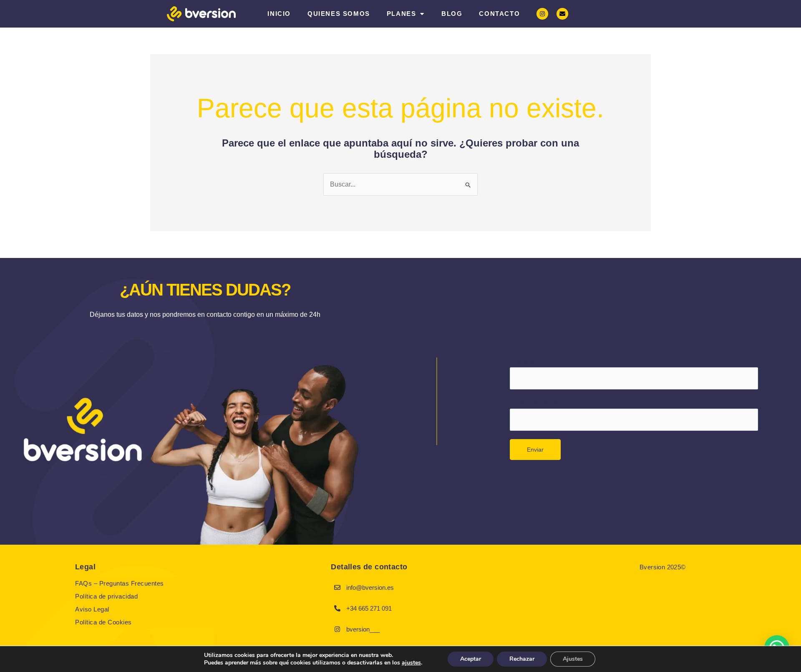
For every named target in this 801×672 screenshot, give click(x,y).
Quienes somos (338, 13)
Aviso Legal (92, 609)
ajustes (411, 663)
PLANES (401, 13)
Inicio (279, 13)
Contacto (499, 13)
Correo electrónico (537, 403)
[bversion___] (337, 629)
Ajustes (573, 659)
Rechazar (521, 659)
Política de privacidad (106, 596)
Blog (451, 13)
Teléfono (522, 361)
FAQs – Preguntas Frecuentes (119, 583)
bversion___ (363, 629)
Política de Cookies (103, 622)
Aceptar (470, 659)
